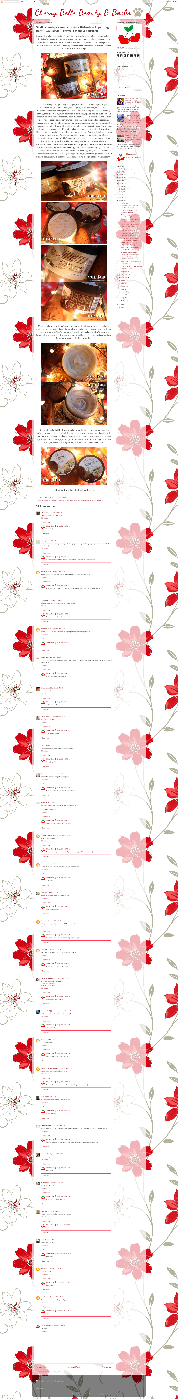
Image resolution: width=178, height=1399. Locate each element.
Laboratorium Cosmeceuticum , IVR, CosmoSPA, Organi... (130, 239)
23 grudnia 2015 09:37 (63, 1082)
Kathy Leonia (45, 1182)
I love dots (44, 1211)
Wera (42, 1240)
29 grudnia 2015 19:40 (56, 1297)
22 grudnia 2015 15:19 (64, 1011)
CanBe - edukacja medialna (49, 1068)
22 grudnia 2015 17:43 (65, 1068)
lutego (123, 298)
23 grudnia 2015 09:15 (63, 526)
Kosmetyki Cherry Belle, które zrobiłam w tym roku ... (129, 206)
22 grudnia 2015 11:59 (58, 774)
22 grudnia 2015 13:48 (54, 921)
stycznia (123, 300)
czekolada (61, 500)
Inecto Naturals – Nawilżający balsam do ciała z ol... (129, 248)
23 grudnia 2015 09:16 (63, 557)
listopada (123, 271)
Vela (42, 1096)
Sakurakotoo (45, 802)
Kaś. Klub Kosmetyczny (48, 835)
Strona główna (74, 1367)
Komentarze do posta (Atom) (51, 1372)
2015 (120, 200)
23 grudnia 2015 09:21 (63, 849)
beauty (43, 1039)
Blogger (103, 1394)
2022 (120, 180)
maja (122, 289)
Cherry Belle (50, 526)
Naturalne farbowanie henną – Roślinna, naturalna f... (129, 211)
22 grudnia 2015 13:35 (51, 892)
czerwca (123, 286)
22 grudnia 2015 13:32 (54, 864)
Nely (42, 892)
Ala (42, 745)
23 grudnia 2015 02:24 (56, 1154)
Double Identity (46, 716)
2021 (120, 183)
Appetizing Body (47, 500)
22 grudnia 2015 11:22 (58, 716)
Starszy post (107, 1367)
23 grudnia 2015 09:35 (63, 1110)
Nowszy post (41, 1367)
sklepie (87, 442)
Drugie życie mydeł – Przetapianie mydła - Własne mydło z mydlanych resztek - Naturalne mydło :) (133, 138)
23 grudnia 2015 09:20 (63, 787)
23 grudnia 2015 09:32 (63, 1168)
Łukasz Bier (44, 512)
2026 (120, 169)
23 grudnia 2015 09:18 (63, 614)
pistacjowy (77, 500)
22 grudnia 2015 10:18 (58, 628)
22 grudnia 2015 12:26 (56, 802)
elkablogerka (45, 1297)
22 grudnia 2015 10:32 (59, 657)
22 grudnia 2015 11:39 (50, 745)
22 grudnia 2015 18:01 (51, 1096)
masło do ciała (69, 500)
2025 (120, 172)
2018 (120, 192)
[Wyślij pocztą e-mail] (58, 497)
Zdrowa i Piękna (46, 1125)
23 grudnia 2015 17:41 (51, 1240)
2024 (120, 174)
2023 (120, 177)
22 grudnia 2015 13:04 (63, 835)
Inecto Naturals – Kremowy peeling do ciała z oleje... (131, 262)
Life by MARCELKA (47, 978)
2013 (120, 307)
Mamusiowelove (46, 571)
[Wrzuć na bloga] (60, 497)
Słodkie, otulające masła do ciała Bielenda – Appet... (130, 216)
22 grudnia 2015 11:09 (56, 688)
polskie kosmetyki (86, 500)
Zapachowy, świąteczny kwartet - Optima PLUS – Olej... (130, 220)
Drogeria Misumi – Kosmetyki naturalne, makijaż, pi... (129, 230)
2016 (120, 197)
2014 (120, 304)
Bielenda (54, 500)
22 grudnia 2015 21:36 (58, 1125)
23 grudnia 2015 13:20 (54, 1211)
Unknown (44, 864)
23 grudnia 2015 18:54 (54, 1268)
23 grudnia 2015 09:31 (63, 1196)
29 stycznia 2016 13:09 (64, 1225)
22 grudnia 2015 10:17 (58, 571)
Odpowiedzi (46, 522)
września (123, 277)
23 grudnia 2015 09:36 (63, 1053)
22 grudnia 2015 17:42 (52, 1039)
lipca (122, 283)
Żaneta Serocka (46, 774)
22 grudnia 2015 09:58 (55, 512)
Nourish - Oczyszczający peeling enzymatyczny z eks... (130, 225)
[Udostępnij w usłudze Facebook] (64, 497)
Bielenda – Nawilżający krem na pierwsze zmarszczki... (130, 258)
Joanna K (44, 1268)
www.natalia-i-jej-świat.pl (49, 1011)
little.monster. (45, 688)
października (125, 274)
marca (123, 295)
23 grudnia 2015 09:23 (63, 935)
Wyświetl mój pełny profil (134, 157)
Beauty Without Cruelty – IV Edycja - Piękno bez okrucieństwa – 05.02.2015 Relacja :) (133, 101)
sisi (42, 541)
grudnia (123, 203)
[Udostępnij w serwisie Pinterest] (66, 497)
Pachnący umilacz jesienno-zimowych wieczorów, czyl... (130, 253)
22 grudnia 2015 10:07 (50, 541)
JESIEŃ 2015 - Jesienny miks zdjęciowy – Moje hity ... (129, 244)
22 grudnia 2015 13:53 (61, 978)
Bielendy (102, 39)
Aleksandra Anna (46, 657)
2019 (120, 189)
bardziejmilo (45, 1154)
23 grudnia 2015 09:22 (63, 877)
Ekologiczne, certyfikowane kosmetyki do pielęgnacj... (129, 234)
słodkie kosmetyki (97, 500)
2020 (120, 186)
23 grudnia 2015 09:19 (63, 702)
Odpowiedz (44, 518)
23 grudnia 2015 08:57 (56, 1182)
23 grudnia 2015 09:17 (63, 585)
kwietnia (123, 292)
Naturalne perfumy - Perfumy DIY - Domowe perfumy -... (131, 267)
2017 (120, 195)
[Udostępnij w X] (62, 497)
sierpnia (123, 280)
